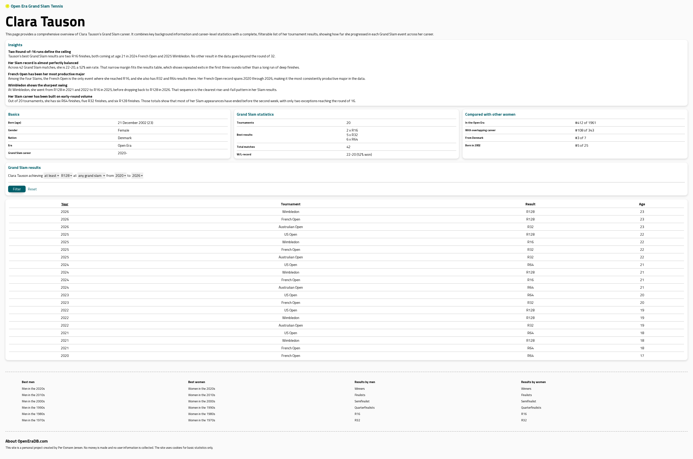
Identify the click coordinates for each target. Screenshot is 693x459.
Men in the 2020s (33, 388)
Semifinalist (362, 401)
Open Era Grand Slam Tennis (37, 6)
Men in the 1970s (33, 420)
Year (64, 204)
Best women (196, 382)
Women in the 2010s (201, 395)
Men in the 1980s (33, 414)
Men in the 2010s (33, 395)
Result (530, 204)
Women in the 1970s (201, 420)
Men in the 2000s (33, 401)
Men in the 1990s (33, 407)
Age (642, 204)
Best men (28, 382)
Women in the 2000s (201, 401)
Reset (32, 189)
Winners (360, 388)
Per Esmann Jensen (70, 447)
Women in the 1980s (201, 414)
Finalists (360, 395)
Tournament (290, 204)
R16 (357, 414)
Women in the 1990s (201, 407)
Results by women (533, 382)
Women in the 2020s (201, 388)
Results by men (365, 382)
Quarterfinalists (365, 407)
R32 (357, 420)
